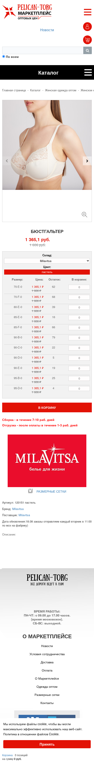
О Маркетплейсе (47, 678)
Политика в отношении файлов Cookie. (31, 734)
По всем (12, 56)
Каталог (35, 90)
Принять (47, 744)
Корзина (7, 755)
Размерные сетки (47, 694)
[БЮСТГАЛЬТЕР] (84, 212)
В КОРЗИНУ (47, 407)
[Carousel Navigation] (47, 160)
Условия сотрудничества (47, 654)
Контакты (47, 703)
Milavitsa (18, 509)
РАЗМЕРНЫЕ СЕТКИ (51, 491)
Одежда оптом (47, 686)
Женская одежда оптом (60, 90)
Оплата (47, 670)
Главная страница (14, 90)
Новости (47, 29)
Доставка (47, 662)
